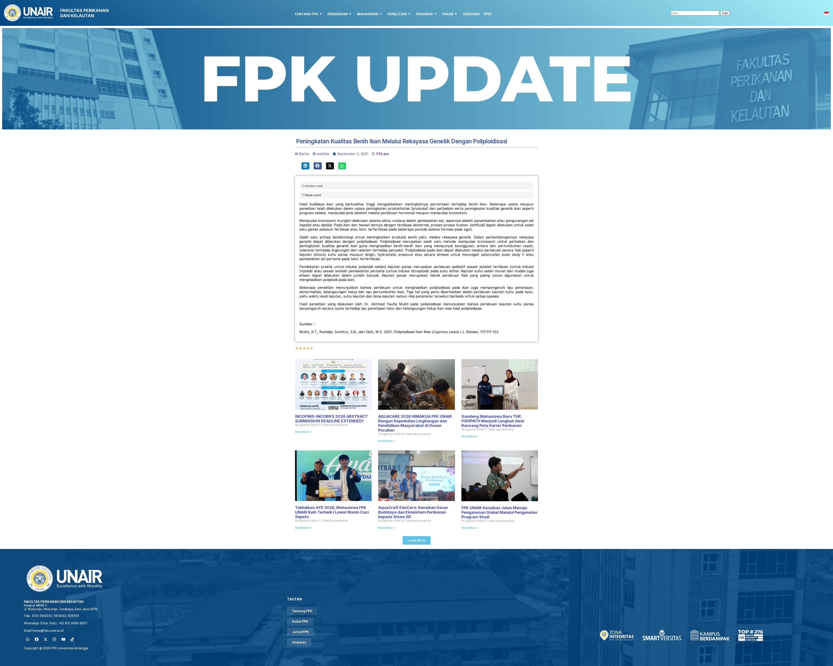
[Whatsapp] (28, 639)
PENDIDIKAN (338, 14)
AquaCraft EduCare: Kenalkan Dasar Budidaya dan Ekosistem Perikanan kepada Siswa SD (413, 512)
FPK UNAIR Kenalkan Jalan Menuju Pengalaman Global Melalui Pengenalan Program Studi (499, 512)
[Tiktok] (72, 639)
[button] (305, 165)
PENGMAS (424, 14)
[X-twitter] (45, 639)
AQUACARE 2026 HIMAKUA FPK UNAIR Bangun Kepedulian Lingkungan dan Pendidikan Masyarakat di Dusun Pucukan (415, 423)
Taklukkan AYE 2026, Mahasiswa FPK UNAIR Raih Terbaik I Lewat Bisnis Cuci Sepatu (332, 512)
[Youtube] (63, 639)
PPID (487, 14)
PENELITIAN (397, 14)
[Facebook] (37, 639)
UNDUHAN (471, 14)
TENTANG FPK (306, 14)
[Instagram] (54, 639)
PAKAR (447, 14)
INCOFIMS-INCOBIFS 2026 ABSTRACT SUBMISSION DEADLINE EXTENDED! (331, 418)
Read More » (303, 431)
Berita (304, 154)
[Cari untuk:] (695, 13)
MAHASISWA (367, 14)
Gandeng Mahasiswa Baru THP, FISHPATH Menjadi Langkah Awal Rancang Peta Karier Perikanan (492, 421)
